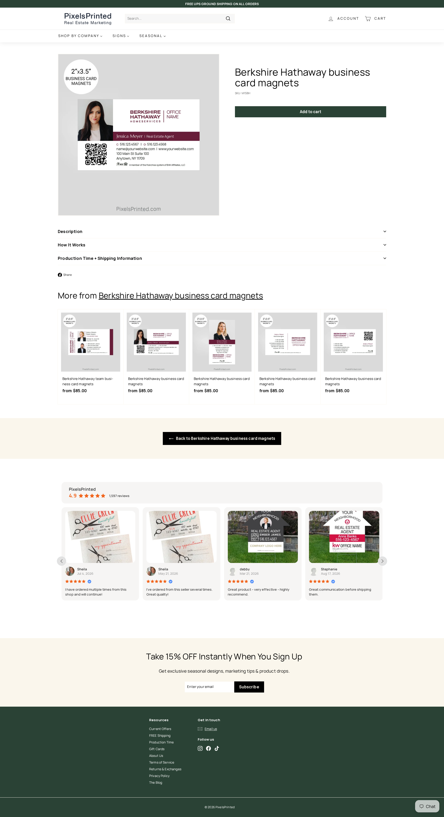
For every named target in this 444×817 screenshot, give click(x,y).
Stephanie (329, 569)
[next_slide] (382, 561)
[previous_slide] (61, 561)
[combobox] (180, 18)
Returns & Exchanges (165, 769)
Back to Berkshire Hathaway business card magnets (225, 438)
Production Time (161, 742)
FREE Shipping (159, 735)
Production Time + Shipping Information (100, 258)
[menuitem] (80, 36)
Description (70, 231)
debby (245, 569)
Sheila (82, 569)
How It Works (71, 245)
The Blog (155, 782)
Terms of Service (161, 762)
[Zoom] (138, 134)
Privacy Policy (159, 776)
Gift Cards (157, 749)
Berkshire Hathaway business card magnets (181, 295)
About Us (156, 755)
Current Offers (160, 729)
